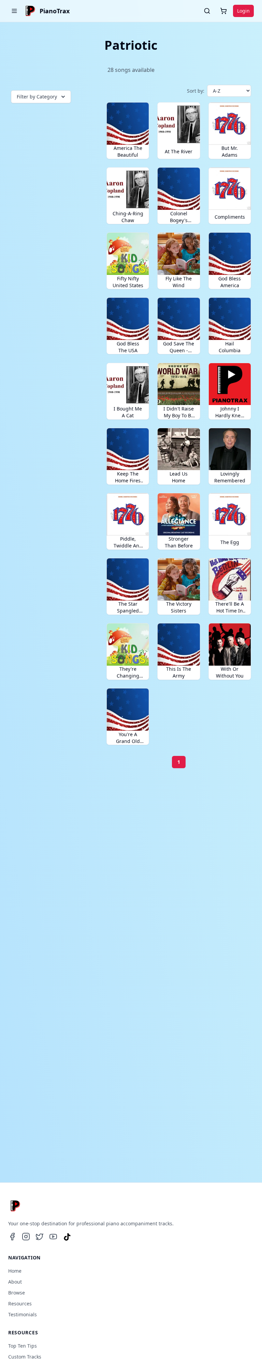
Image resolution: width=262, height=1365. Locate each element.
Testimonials (22, 1314)
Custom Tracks (24, 1356)
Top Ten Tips (22, 1346)
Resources (20, 1303)
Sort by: (195, 91)
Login (243, 10)
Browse (16, 1292)
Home (14, 1271)
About (15, 1281)
